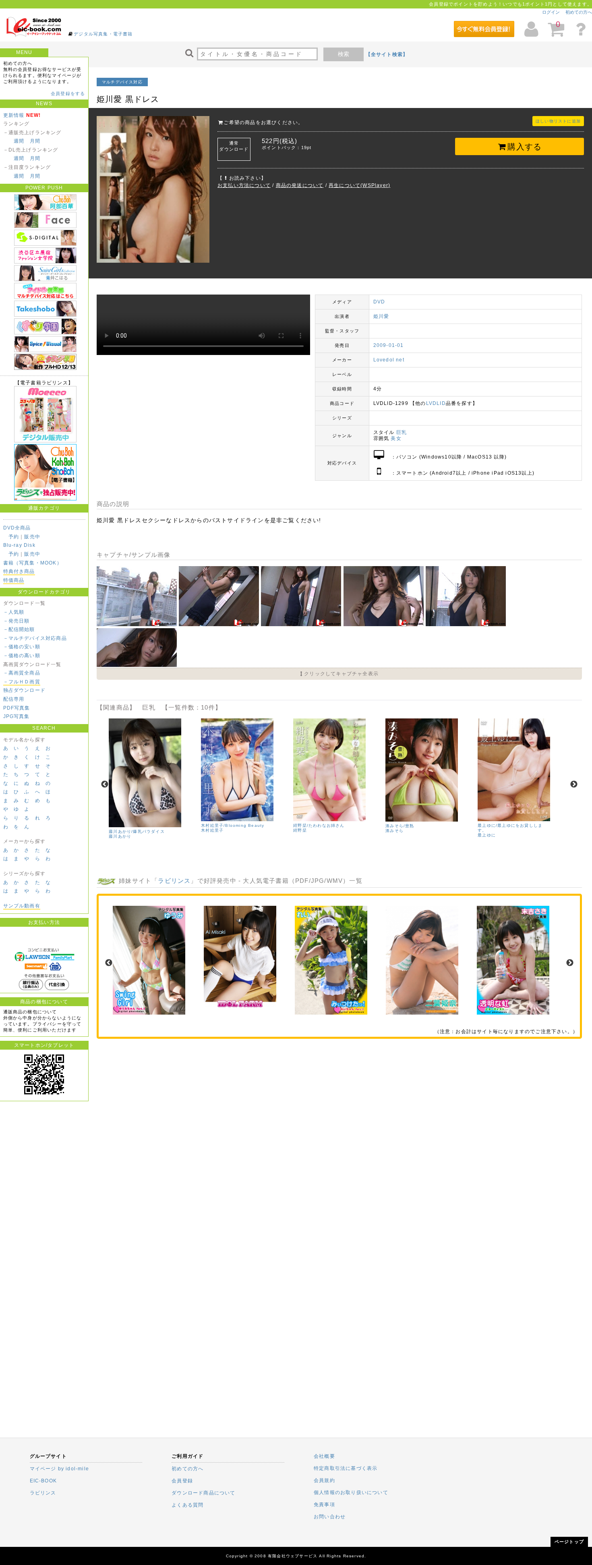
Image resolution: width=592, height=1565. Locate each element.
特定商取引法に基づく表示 (345, 1468)
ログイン (551, 12)
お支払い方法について (244, 185)
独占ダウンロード (24, 690)
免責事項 (324, 1504)
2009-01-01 (388, 345)
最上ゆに (487, 835)
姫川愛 (381, 316)
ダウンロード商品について (203, 1493)
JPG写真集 (16, 716)
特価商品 (14, 580)
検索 (343, 54)
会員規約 (324, 1480)
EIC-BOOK (43, 1481)
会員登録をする (68, 93)
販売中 (32, 537)
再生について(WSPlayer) (359, 185)
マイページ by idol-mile (59, 1469)
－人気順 (14, 612)
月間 (35, 141)
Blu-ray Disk (19, 545)
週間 (19, 141)
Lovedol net (388, 360)
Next (574, 784)
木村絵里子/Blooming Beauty (232, 825)
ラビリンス (174, 880)
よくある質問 (187, 1505)
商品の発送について (300, 185)
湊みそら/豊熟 (399, 826)
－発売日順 (16, 621)
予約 (13, 537)
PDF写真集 (16, 708)
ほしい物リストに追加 (558, 121)
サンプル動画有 (21, 906)
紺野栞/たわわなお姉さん (318, 825)
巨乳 (401, 432)
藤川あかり (120, 836)
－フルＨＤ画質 (21, 682)
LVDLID (436, 403)
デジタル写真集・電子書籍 (103, 33)
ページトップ (569, 1541)
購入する (524, 146)
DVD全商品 (17, 528)
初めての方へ (578, 12)
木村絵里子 (212, 830)
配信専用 (14, 699)
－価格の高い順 (21, 655)
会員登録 (182, 1481)
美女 (396, 438)
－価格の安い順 (21, 647)
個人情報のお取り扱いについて (351, 1492)
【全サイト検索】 (387, 54)
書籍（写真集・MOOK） (32, 563)
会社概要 (324, 1456)
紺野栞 (300, 830)
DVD (379, 302)
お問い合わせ (330, 1516)
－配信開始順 (19, 629)
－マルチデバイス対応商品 (35, 638)
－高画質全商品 (21, 673)
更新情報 (14, 115)
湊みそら (394, 830)
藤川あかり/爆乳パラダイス (137, 831)
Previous (105, 784)
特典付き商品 (19, 571)
